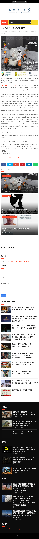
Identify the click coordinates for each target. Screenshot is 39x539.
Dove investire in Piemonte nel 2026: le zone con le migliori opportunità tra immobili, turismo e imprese (24, 487)
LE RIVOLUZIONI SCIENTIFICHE (22, 390)
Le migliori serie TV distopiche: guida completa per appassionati (24, 326)
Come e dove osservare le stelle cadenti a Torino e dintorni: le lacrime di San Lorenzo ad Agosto (24, 514)
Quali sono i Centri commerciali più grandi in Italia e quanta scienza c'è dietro (24, 337)
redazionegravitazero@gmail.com (17, 261)
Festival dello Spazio (10, 85)
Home (4, 22)
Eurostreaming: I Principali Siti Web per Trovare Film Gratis (24, 308)
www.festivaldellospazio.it (10, 158)
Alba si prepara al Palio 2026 (23, 431)
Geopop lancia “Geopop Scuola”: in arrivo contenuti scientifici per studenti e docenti (24, 449)
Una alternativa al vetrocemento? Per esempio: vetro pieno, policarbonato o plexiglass (24, 355)
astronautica (24, 31)
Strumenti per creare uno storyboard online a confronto (25, 413)
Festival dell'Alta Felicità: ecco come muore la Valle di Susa (23, 363)
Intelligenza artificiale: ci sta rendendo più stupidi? (24, 469)
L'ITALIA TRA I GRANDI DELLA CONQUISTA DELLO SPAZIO (17, 229)
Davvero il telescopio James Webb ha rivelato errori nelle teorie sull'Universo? (24, 318)
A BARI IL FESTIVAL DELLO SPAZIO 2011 (15, 210)
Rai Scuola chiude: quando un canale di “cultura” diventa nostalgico (24, 460)
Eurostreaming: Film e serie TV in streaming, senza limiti (24, 345)
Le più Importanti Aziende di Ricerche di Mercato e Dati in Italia (25, 382)
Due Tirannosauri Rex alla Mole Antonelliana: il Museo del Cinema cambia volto (24, 423)
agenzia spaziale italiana (10, 217)
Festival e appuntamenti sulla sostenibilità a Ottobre (23, 372)
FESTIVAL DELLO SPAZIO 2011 (11, 189)
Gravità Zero (24, 536)
